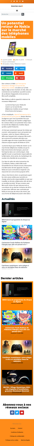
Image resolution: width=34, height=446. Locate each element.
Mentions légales (25, 440)
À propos (12, 428)
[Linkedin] (17, 1)
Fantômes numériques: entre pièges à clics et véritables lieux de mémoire (15, 266)
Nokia (12, 64)
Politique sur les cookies (11, 440)
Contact (20, 428)
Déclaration (6, 64)
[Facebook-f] (11, 1)
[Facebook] (12, 412)
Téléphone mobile (20, 64)
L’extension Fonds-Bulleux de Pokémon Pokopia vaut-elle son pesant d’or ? (16, 243)
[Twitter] (14, 1)
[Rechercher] (22, 14)
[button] (17, 10)
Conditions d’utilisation (17, 432)
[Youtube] (23, 1)
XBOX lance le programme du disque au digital (17, 301)
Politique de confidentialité (17, 436)
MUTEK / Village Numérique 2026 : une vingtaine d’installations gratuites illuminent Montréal (17, 389)
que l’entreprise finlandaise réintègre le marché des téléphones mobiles (14, 86)
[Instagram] (20, 1)
